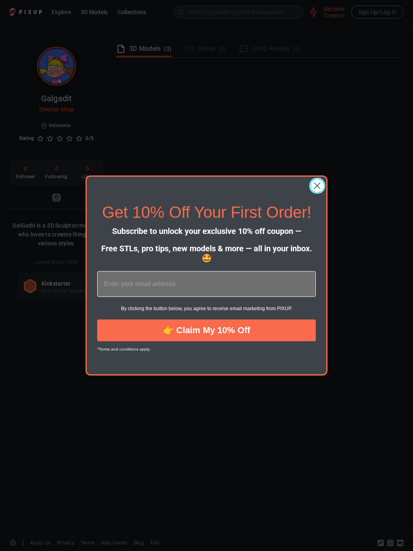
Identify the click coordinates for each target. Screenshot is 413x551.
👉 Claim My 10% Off (206, 330)
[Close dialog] (317, 186)
